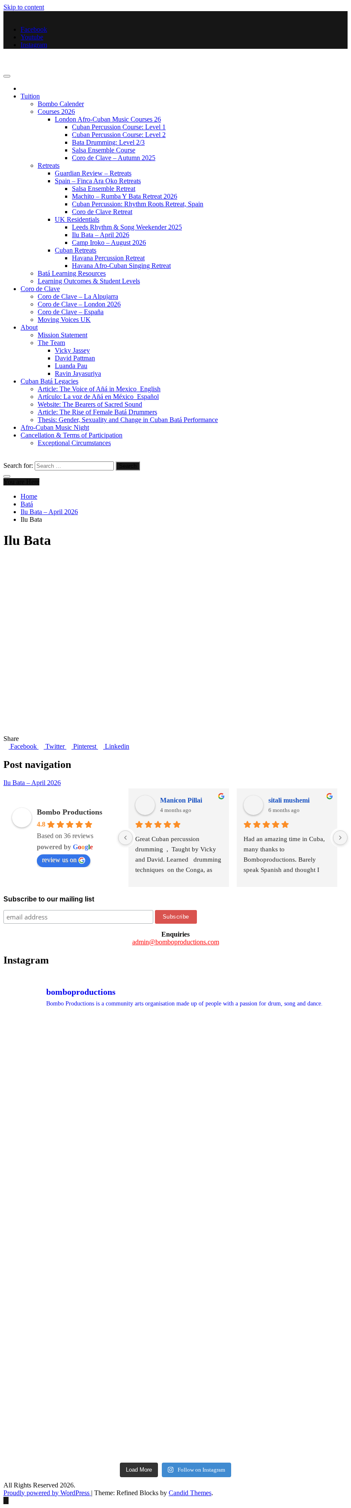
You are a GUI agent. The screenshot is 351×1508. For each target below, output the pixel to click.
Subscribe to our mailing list (48, 899)
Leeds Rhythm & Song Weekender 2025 (127, 227)
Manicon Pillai (181, 800)
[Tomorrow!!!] (44, 1240)
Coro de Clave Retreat (102, 211)
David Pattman (75, 358)
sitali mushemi (288, 800)
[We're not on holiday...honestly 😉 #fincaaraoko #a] (306, 1152)
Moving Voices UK (64, 319)
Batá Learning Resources (72, 273)
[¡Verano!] (44, 1414)
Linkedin (116, 746)
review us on (59, 859)
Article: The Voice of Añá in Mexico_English (99, 389)
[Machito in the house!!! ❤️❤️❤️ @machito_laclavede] (219, 1326)
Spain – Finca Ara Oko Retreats (98, 180)
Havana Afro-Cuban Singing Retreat (121, 265)
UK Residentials (77, 219)
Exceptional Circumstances (74, 442)
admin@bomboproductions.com (175, 942)
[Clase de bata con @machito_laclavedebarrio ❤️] (132, 1240)
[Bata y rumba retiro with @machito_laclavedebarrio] (132, 1326)
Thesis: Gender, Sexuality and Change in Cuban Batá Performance (128, 419)
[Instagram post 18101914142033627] (219, 1240)
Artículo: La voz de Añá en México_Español (98, 396)
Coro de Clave (40, 288)
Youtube (32, 37)
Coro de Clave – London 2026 (79, 304)
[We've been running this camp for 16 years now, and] (44, 1152)
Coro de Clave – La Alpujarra (78, 296)
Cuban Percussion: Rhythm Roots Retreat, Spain (137, 204)
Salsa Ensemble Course (103, 150)
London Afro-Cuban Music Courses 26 (108, 119)
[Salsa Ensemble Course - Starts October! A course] (132, 1065)
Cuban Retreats (75, 250)
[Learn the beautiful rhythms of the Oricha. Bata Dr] (44, 1065)
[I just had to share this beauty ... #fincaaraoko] (306, 1326)
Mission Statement (62, 335)
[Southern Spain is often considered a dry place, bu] (306, 1065)
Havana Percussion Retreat (108, 258)
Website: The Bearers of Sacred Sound (90, 404)
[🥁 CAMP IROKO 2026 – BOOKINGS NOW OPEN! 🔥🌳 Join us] (132, 1414)
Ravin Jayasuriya (78, 373)
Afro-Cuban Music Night (55, 427)
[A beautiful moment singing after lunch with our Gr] (132, 1152)
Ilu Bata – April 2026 (100, 234)
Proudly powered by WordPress (47, 1492)
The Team (51, 342)
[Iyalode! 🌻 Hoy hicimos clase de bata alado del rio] (44, 1326)
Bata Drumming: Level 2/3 (108, 142)
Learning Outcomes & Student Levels (89, 281)
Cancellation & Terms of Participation (71, 435)
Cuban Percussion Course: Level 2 (119, 134)
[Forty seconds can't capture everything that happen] (219, 1152)
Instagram (34, 44)
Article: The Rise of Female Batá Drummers (97, 412)
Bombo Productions (30, 59)
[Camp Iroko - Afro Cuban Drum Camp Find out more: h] (219, 1414)
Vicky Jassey (72, 350)
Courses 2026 (56, 111)
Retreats (48, 165)
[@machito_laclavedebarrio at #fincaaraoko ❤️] (306, 1240)
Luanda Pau (71, 365)
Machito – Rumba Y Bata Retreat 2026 (124, 196)
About (29, 327)
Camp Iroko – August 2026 (109, 242)
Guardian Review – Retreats (93, 173)
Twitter (55, 746)
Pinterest (84, 746)
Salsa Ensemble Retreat (103, 188)
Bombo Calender (61, 103)
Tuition (30, 96)
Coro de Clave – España (71, 311)
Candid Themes (190, 1492)
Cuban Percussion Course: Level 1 (119, 127)
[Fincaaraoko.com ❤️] (306, 1414)
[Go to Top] (6, 1500)
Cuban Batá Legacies (49, 381)
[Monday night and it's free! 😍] (219, 1065)
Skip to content (23, 7)
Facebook (34, 29)
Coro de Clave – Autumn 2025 (113, 157)
